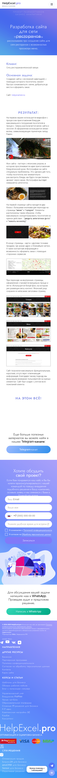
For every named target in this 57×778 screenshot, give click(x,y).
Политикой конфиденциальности (37, 530)
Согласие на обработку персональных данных (26, 666)
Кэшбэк (6, 715)
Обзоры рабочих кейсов (14, 685)
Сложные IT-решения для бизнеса (20, 706)
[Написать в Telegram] (52, 766)
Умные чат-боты (10, 699)
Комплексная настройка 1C (16, 712)
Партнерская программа (14, 660)
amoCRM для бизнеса (14, 764)
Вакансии (7, 656)
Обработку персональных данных (36, 534)
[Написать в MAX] (52, 773)
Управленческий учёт (13, 693)
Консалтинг (7, 718)
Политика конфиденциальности (18, 663)
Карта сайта (8, 672)
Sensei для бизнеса (12, 768)
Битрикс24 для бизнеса (14, 761)
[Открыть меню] (52, 4)
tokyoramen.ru (18, 95)
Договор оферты (7, 639)
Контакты (6, 669)
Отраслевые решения (13, 771)
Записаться (28, 540)
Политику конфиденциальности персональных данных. (27, 625)
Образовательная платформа (17, 702)
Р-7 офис (6, 709)
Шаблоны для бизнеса (14, 682)
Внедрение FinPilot (12, 696)
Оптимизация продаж (13, 758)
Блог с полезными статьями (16, 688)
